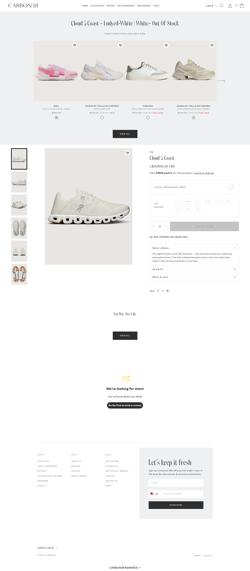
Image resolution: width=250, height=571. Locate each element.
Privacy (208, 556)
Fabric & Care (160, 277)
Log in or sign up (204, 173)
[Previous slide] (29, 80)
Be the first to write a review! (125, 405)
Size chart (159, 207)
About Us (76, 461)
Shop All (42, 486)
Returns (41, 471)
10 (197, 209)
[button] (125, 567)
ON (151, 152)
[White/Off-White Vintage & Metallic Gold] (148, 118)
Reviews (75, 471)
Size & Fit (157, 269)
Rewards (75, 466)
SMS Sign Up (111, 481)
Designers (42, 481)
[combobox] (154, 494)
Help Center (112, 461)
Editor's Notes (160, 248)
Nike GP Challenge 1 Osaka (56, 109)
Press (108, 486)
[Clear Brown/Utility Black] (194, 118)
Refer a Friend (79, 476)
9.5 (187, 209)
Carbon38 (50, 555)
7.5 (207, 201)
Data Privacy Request (117, 471)
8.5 (228, 201)
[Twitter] (163, 291)
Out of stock (204, 226)
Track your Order (47, 466)
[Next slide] (220, 80)
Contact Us (111, 466)
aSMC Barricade (102, 109)
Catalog (110, 476)
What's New (43, 461)
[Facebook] (158, 291)
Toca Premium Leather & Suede (148, 109)
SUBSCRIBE (176, 505)
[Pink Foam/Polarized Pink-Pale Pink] (56, 118)
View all (125, 134)
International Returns (49, 476)
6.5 (187, 201)
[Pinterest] (167, 291)
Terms (197, 556)
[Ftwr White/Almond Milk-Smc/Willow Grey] (102, 118)
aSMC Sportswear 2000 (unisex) (193, 109)
